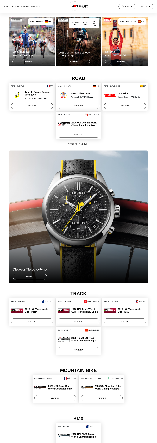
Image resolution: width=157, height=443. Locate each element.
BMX (33, 7)
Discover (30, 277)
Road (6, 7)
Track (13, 7)
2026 (127, 6)
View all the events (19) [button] (77, 144)
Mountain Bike (23, 7)
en (146, 6)
